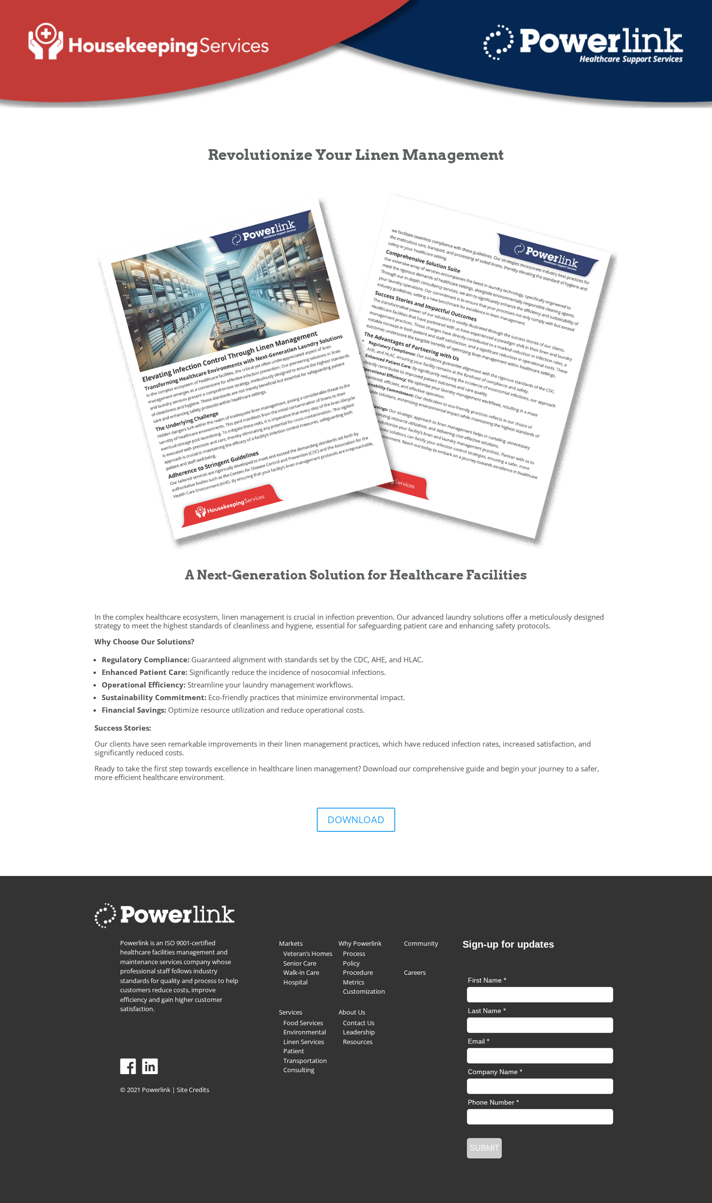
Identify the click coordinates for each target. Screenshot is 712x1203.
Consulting (298, 1069)
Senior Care (299, 963)
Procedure (358, 972)
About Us (352, 1012)
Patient (293, 1051)
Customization (364, 991)
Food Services (303, 1022)
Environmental (304, 1032)
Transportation (305, 1060)
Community (421, 943)
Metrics (353, 982)
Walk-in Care (301, 972)
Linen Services (303, 1041)
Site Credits (193, 1089)
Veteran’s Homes (307, 953)
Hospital (295, 982)
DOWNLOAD (356, 819)
